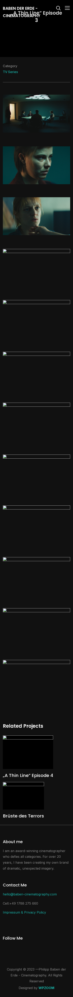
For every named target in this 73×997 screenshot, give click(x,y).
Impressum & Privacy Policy (24, 912)
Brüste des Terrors (23, 816)
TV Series (10, 72)
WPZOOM (46, 988)
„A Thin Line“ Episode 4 (28, 775)
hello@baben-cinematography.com (30, 894)
